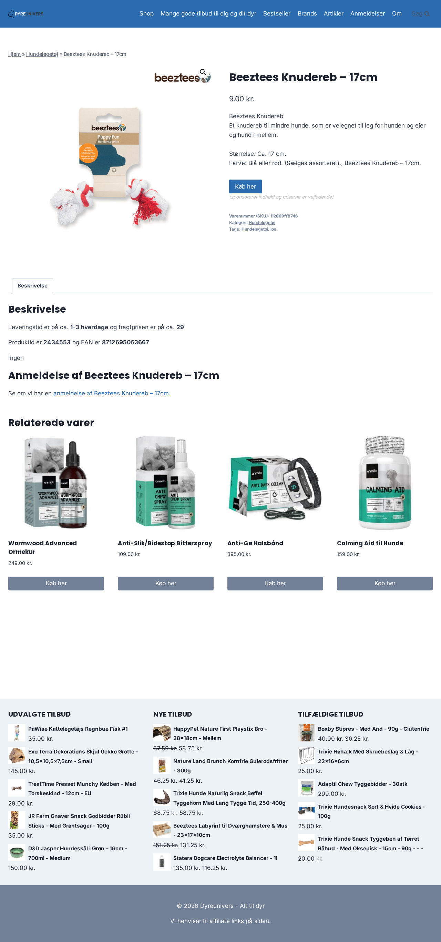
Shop (147, 13)
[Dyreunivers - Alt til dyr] (25, 14)
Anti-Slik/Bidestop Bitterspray (165, 543)
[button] (203, 72)
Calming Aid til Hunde (370, 543)
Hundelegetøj (42, 54)
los (273, 229)
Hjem (14, 54)
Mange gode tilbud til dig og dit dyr (208, 13)
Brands (307, 13)
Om (397, 13)
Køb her (245, 186)
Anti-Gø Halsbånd (255, 543)
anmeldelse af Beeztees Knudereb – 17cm (111, 393)
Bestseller (276, 13)
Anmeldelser (367, 13)
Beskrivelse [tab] (33, 285)
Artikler (333, 13)
